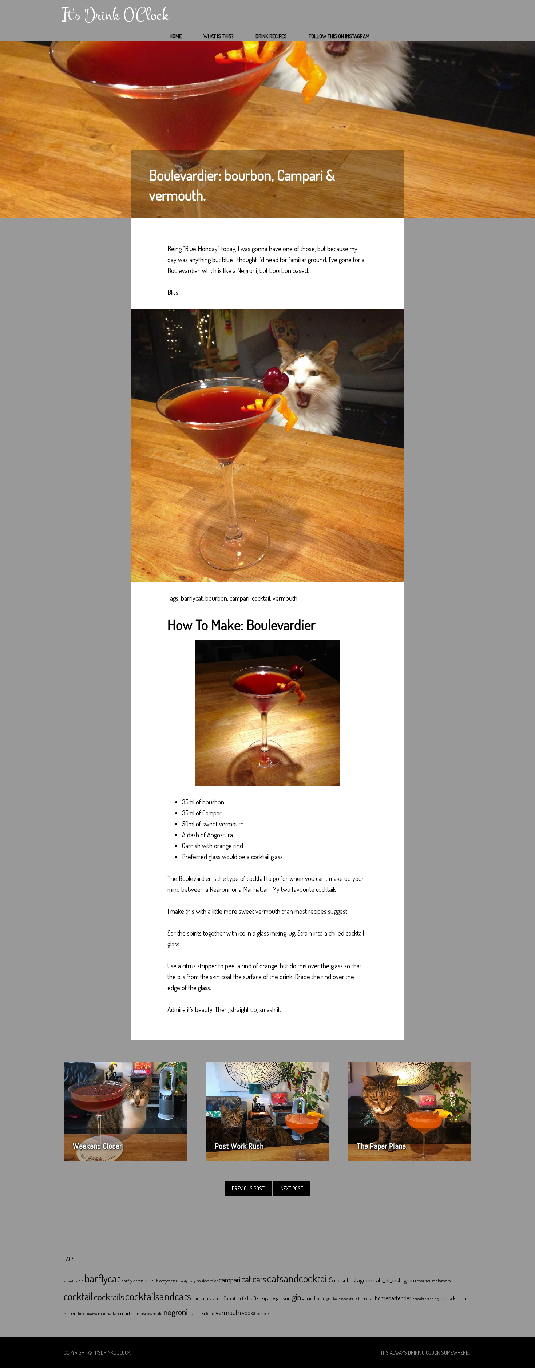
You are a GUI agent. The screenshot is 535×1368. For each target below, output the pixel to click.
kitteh (459, 1298)
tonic (210, 1313)
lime (81, 1313)
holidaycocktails (345, 1298)
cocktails (109, 1296)
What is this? (218, 36)
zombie (263, 1313)
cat (246, 1279)
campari (239, 598)
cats (259, 1279)
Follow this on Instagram (339, 36)
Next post (292, 1188)
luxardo (91, 1313)
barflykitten (132, 1280)
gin (296, 1297)
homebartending (425, 1298)
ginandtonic (313, 1298)
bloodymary (186, 1281)
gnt (329, 1298)
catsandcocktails (300, 1278)
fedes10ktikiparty (258, 1298)
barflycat (192, 598)
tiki (201, 1313)
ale (81, 1281)
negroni (175, 1311)
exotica (234, 1298)
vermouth (285, 598)
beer (149, 1280)
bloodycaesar (166, 1281)
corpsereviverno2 (209, 1298)
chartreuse (426, 1281)
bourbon (216, 598)
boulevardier (207, 1281)
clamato (443, 1281)
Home (176, 36)
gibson (283, 1298)
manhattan (108, 1313)
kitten (70, 1313)
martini (128, 1313)
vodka (248, 1313)
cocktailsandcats (158, 1296)
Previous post (248, 1188)
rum (193, 1313)
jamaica (446, 1298)
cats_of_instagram (394, 1280)
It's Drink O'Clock (115, 15)
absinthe (71, 1281)
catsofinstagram (353, 1280)
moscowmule (149, 1313)
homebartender (393, 1298)
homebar (366, 1298)
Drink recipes (271, 36)
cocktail (261, 598)
